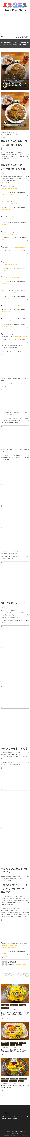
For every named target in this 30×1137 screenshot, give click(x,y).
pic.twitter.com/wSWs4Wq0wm (10, 204)
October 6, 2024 (6, 342)
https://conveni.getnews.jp (19, 964)
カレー (10, 1018)
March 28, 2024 (6, 253)
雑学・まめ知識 (15, 1133)
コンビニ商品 (22, 1005)
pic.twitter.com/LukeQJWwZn (13, 277)
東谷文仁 (15, 79)
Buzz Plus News (15, 10)
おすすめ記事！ (16, 74)
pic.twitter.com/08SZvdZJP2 (9, 188)
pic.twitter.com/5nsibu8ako (9, 947)
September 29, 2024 (7, 209)
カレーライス (7, 76)
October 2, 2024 (6, 283)
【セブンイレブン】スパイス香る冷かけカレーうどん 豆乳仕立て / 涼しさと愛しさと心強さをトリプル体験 (15, 1014)
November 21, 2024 (7, 194)
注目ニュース (23, 1131)
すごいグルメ (15, 1131)
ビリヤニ (13, 1045)
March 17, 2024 (6, 311)
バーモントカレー (16, 76)
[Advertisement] (15, 23)
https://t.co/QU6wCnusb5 (10, 945)
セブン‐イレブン (4, 1008)
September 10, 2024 (7, 327)
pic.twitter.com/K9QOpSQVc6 (10, 321)
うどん (6, 1018)
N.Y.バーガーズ (7, 74)
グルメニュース (13, 1005)
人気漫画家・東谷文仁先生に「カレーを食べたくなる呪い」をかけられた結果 (14, 85)
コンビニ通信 (14, 80)
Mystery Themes (22, 1135)
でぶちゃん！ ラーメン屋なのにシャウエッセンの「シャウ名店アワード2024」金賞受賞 (22, 975)
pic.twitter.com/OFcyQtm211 (9, 219)
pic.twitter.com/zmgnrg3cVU (9, 234)
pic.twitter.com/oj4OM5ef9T (19, 247)
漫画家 (6, 957)
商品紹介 (19, 1045)
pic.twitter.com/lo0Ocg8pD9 (9, 264)
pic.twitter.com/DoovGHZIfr (9, 292)
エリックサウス (4, 1078)
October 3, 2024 (6, 298)
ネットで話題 (7, 1131)
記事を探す (25, 37)
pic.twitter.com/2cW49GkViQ (19, 336)
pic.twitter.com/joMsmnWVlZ (13, 306)
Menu (4, 37)
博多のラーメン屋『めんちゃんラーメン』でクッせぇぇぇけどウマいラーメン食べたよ (8, 975)
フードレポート (7, 79)
